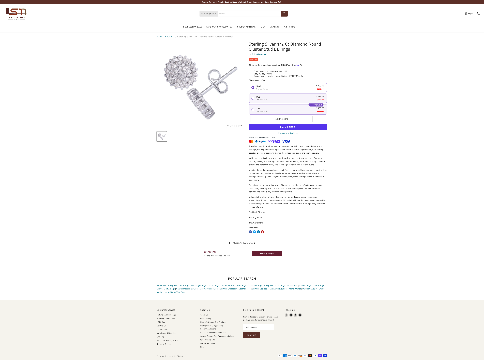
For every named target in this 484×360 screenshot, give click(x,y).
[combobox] (249, 14)
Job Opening (205, 318)
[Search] (284, 14)
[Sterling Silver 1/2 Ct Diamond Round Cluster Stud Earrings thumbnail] (162, 136)
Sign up (251, 335)
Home (159, 37)
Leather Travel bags (278, 288)
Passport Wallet (309, 288)
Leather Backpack (260, 288)
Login (470, 13)
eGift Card (161, 322)
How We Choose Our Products (213, 322)
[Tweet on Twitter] (254, 231)
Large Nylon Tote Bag (175, 292)
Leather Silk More (177, 356)
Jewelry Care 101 (207, 340)
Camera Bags (305, 285)
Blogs (202, 347)
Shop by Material (246, 27)
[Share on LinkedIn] (258, 231)
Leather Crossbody (228, 288)
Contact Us (161, 326)
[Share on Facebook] (250, 231)
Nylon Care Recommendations (213, 332)
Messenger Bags (198, 285)
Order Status (162, 329)
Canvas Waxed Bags (209, 288)
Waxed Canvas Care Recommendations (217, 336)
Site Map (160, 337)
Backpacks (172, 285)
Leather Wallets (228, 285)
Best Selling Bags (192, 27)
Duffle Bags (184, 285)
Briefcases (162, 285)
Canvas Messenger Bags (187, 288)
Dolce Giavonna (258, 54)
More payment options (287, 133)
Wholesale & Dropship (166, 333)
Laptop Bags (213, 285)
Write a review (267, 253)
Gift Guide (289, 27)
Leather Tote (245, 288)
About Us (204, 315)
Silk (263, 27)
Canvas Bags (318, 285)
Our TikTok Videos (208, 343)
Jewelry (275, 27)
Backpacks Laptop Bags (274, 285)
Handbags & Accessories (219, 27)
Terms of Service (164, 344)
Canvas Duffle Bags (166, 288)
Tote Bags (241, 285)
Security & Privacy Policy (167, 340)
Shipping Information (166, 318)
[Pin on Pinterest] (262, 231)
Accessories (292, 285)
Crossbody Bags (255, 285)
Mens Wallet (295, 288)
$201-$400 (170, 37)
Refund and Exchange (166, 315)
